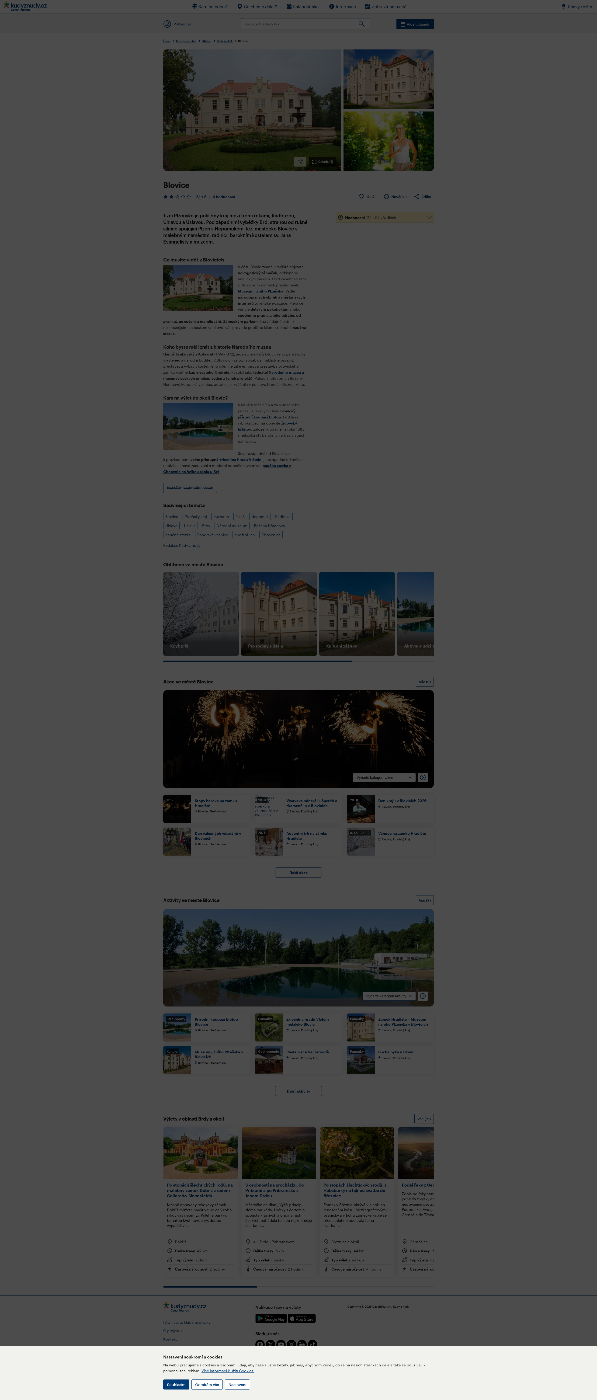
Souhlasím (176, 1384)
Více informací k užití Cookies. (227, 1371)
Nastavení (237, 1384)
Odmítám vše (207, 1384)
